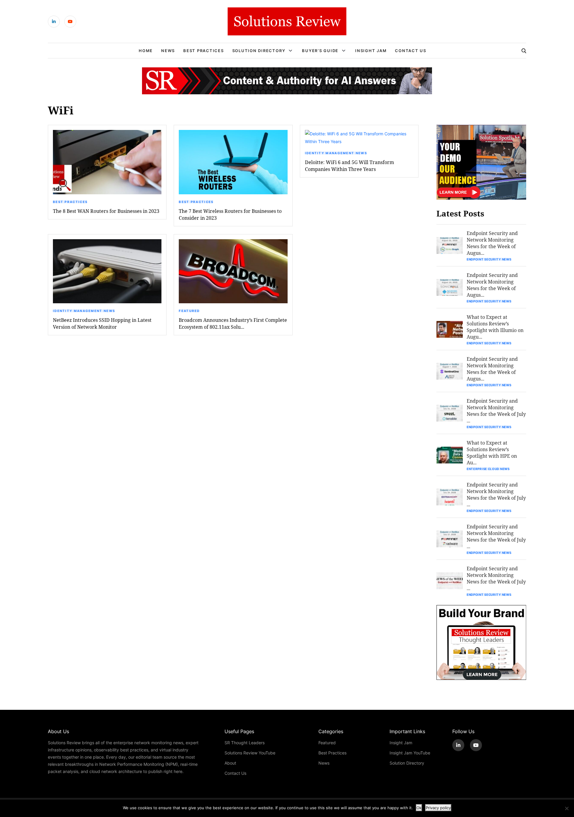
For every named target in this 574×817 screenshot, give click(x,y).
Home (146, 50)
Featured (189, 310)
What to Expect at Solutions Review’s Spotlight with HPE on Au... (492, 452)
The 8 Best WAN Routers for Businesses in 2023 (106, 211)
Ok (419, 807)
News (168, 50)
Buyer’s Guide (320, 50)
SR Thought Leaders (245, 742)
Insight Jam (371, 50)
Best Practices (203, 50)
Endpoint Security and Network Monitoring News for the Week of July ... (496, 411)
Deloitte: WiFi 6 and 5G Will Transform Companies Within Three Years (349, 165)
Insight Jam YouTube (410, 753)
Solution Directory (259, 50)
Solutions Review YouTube (250, 753)
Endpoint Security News (489, 259)
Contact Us (410, 50)
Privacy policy (438, 807)
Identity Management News (336, 152)
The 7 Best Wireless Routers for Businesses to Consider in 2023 (230, 214)
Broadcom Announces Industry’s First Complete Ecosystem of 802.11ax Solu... (233, 323)
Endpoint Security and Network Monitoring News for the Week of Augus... (492, 243)
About (230, 763)
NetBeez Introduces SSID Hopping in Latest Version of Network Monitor (102, 323)
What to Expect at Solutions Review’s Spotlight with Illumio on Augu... (495, 327)
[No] (567, 808)
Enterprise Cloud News (488, 468)
